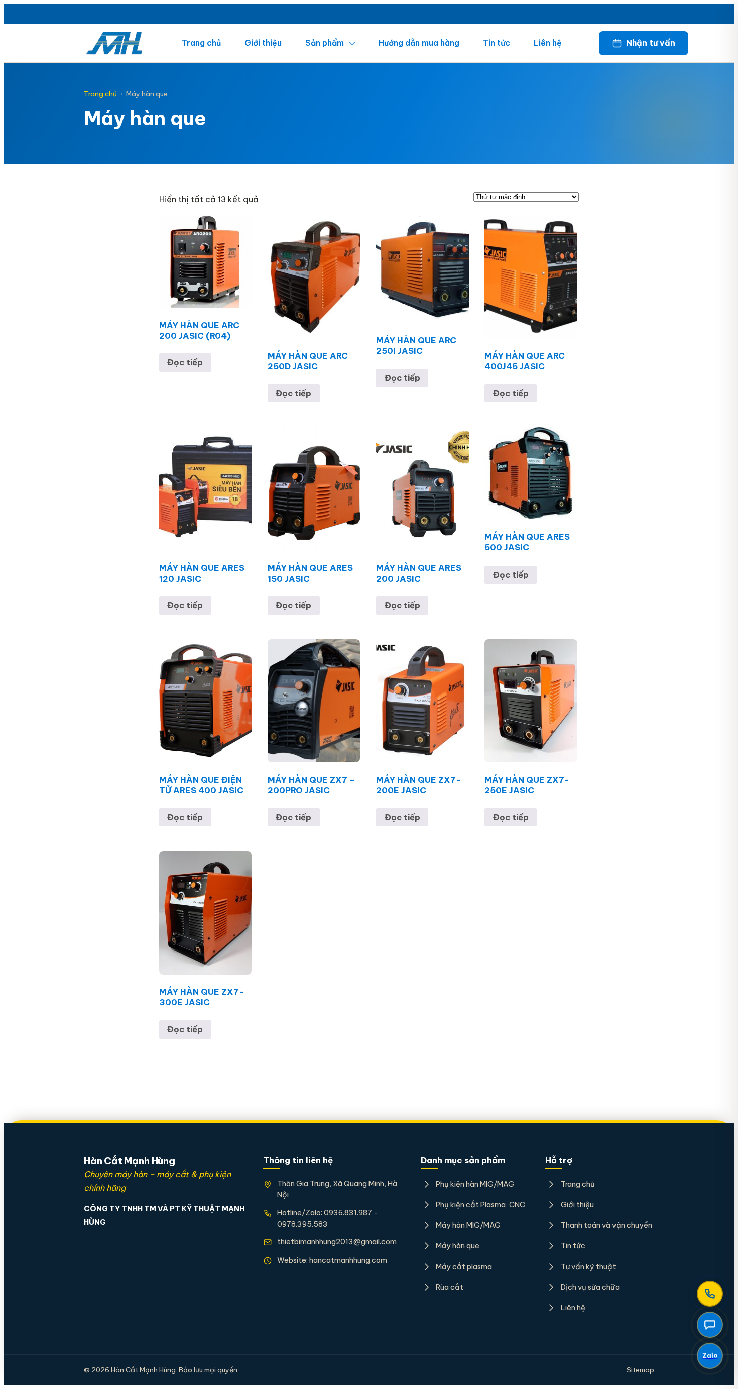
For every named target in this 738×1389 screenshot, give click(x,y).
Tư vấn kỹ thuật (588, 1266)
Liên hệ (548, 43)
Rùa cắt (449, 1287)
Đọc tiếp (185, 362)
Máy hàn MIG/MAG (468, 1225)
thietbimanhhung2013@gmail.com (337, 1241)
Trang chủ (201, 43)
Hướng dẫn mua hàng (419, 43)
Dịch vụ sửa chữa (590, 1287)
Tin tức (496, 43)
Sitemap (640, 1369)
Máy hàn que (457, 1246)
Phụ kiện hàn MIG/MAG (475, 1184)
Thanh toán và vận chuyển (606, 1225)
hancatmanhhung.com (348, 1260)
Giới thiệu (263, 43)
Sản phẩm (324, 43)
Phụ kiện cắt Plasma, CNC (480, 1204)
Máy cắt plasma (464, 1266)
